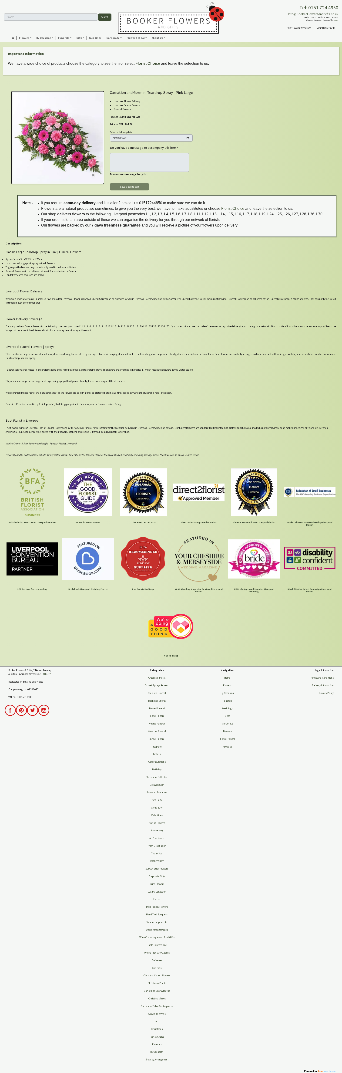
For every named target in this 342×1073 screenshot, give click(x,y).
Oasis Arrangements (157, 929)
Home (227, 677)
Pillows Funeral (157, 716)
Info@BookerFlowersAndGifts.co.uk (313, 14)
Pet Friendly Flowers (157, 906)
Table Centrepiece (157, 945)
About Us (227, 746)
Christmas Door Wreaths (157, 990)
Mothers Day (157, 861)
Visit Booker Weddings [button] (299, 28)
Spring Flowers (157, 823)
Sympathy (156, 807)
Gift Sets (156, 968)
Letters (157, 754)
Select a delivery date (121, 132)
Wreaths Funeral (157, 731)
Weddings (227, 708)
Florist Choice (147, 63)
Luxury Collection (157, 891)
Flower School (227, 739)
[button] (25, 38)
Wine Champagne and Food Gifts (156, 937)
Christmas (157, 1029)
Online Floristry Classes (157, 952)
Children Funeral (157, 693)
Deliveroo (157, 960)
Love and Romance (157, 792)
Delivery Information (323, 685)
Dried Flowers (157, 884)
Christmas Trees (157, 998)
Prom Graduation (157, 845)
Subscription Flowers (156, 868)
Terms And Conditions (322, 677)
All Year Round (156, 838)
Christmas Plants (157, 983)
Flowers (227, 685)
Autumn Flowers (157, 1013)
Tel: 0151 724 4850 (318, 7)
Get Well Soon (157, 784)
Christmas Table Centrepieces (157, 1006)
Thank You (156, 853)
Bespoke (156, 746)
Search (104, 17)
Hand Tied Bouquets (157, 914)
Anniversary (157, 830)
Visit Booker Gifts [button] (326, 28)
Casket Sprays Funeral (156, 685)
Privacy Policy (326, 693)
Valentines (157, 815)
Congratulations (157, 761)
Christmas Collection (157, 777)
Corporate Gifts (156, 876)
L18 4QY (336, 20)
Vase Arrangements (157, 922)
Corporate (227, 723)
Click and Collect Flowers (156, 975)
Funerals (157, 1044)
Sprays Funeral (157, 739)
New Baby (157, 800)
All (156, 1021)
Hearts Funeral (157, 723)
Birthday (156, 769)
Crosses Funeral (156, 677)
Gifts (227, 716)
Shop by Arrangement (156, 1059)
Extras (156, 899)
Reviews (227, 731)
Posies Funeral (157, 708)
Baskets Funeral (157, 700)
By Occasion (156, 1051)
